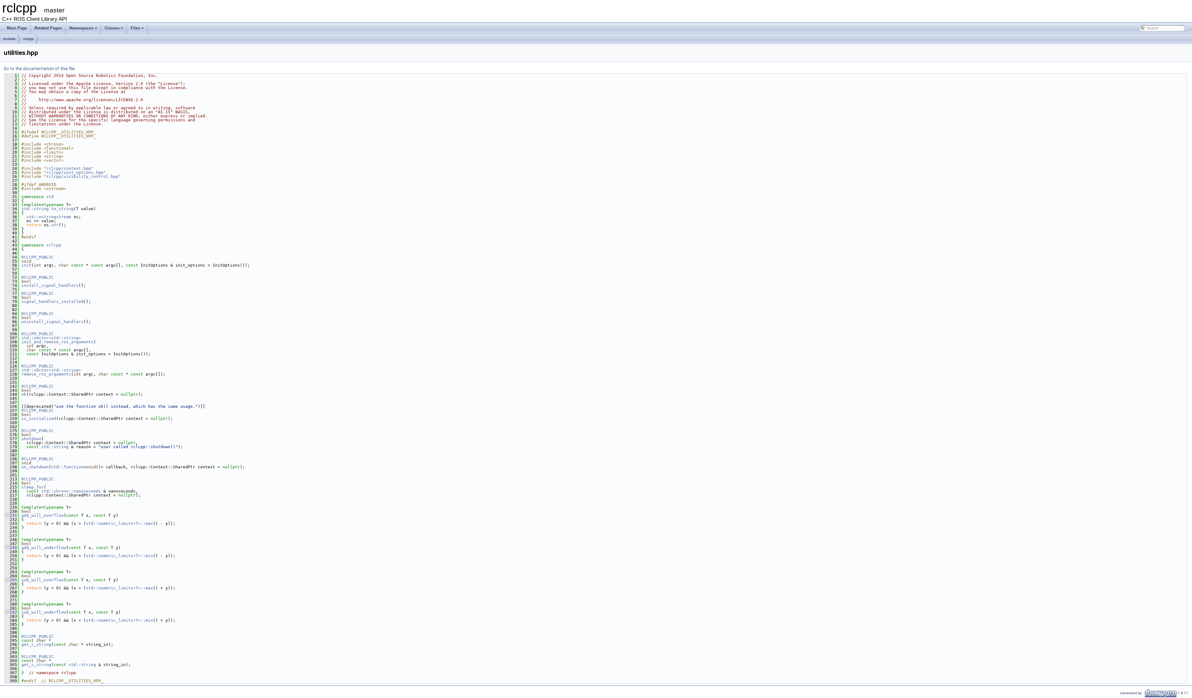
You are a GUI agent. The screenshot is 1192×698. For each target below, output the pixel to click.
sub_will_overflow (42, 580)
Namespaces (81, 28)
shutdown (31, 438)
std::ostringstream (48, 216)
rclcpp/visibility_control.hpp (82, 176)
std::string (35, 208)
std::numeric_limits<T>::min (119, 555)
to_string (62, 208)
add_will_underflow (43, 547)
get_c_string (36, 644)
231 (11, 515)
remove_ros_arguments (46, 374)
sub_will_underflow (43, 612)
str (55, 225)
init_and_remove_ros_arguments (57, 342)
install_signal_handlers (50, 285)
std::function (67, 467)
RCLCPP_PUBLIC (37, 257)
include (9, 39)
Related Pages (48, 28)
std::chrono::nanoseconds (71, 491)
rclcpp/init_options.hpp (74, 172)
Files (135, 28)
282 (11, 612)
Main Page (17, 28)
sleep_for (32, 487)
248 (11, 547)
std (50, 196)
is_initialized (38, 418)
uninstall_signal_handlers (52, 321)
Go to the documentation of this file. (40, 68)
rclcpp (28, 39)
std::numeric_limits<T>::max (119, 523)
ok (23, 394)
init (26, 265)
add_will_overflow (42, 515)
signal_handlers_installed (52, 301)
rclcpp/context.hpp (68, 168)
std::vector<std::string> (51, 337)
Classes (112, 28)
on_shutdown (35, 467)
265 (11, 580)
